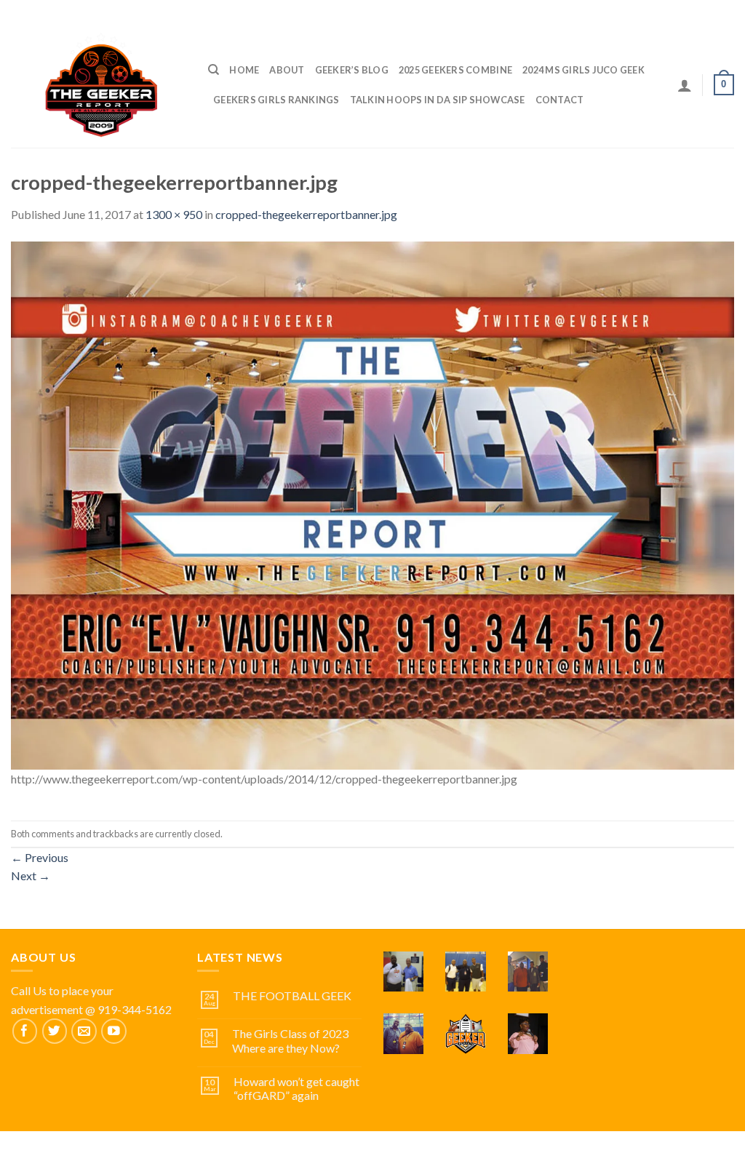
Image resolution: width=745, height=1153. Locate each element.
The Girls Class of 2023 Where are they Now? (290, 1040)
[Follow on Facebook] (25, 1031)
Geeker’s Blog (352, 70)
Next (30, 875)
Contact (559, 99)
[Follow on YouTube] (114, 1031)
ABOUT (286, 70)
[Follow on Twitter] (55, 1031)
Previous (39, 857)
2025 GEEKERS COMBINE (455, 70)
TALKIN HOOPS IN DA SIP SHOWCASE (437, 99)
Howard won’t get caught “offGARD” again (296, 1088)
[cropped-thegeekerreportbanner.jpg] (372, 504)
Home (244, 70)
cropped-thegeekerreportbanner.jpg (306, 214)
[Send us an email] (84, 1031)
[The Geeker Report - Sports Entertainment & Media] (98, 84)
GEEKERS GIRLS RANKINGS (276, 99)
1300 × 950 (174, 214)
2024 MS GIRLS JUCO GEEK (583, 70)
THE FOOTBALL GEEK (292, 995)
